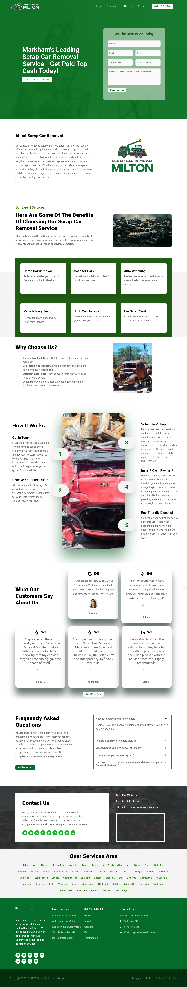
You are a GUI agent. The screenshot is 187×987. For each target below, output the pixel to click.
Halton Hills (161, 878)
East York (110, 878)
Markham (62, 884)
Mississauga (88, 884)
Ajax (34, 865)
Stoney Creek (65, 890)
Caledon (151, 871)
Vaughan (107, 890)
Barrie (147, 865)
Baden (137, 865)
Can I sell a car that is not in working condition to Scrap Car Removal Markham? (129, 764)
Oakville (116, 884)
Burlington (138, 871)
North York (103, 884)
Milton (74, 884)
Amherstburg (59, 865)
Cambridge (25, 878)
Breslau (114, 871)
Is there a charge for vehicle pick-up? (117, 740)
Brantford (101, 871)
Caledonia (164, 871)
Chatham (85, 878)
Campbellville (41, 878)
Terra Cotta (81, 890)
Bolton (34, 871)
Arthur (85, 865)
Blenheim (22, 871)
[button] (117, 6)
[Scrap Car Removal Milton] (25, 6)
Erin (120, 878)
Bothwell (46, 871)
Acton (25, 865)
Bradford (75, 871)
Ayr (128, 865)
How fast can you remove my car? (115, 755)
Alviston (45, 865)
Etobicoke (131, 878)
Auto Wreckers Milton (112, 865)
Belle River (159, 865)
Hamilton (26, 884)
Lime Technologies (169, 978)
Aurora (95, 865)
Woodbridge (121, 890)
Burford (125, 871)
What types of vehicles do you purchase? (119, 748)
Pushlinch (144, 884)
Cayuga (55, 878)
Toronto (94, 890)
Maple (51, 884)
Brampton (88, 871)
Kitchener (39, 884)
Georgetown (146, 878)
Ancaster (73, 865)
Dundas (97, 878)
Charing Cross (70, 878)
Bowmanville (60, 871)
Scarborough (159, 884)
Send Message (117, 90)
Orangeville (129, 884)
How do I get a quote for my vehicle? (116, 718)
